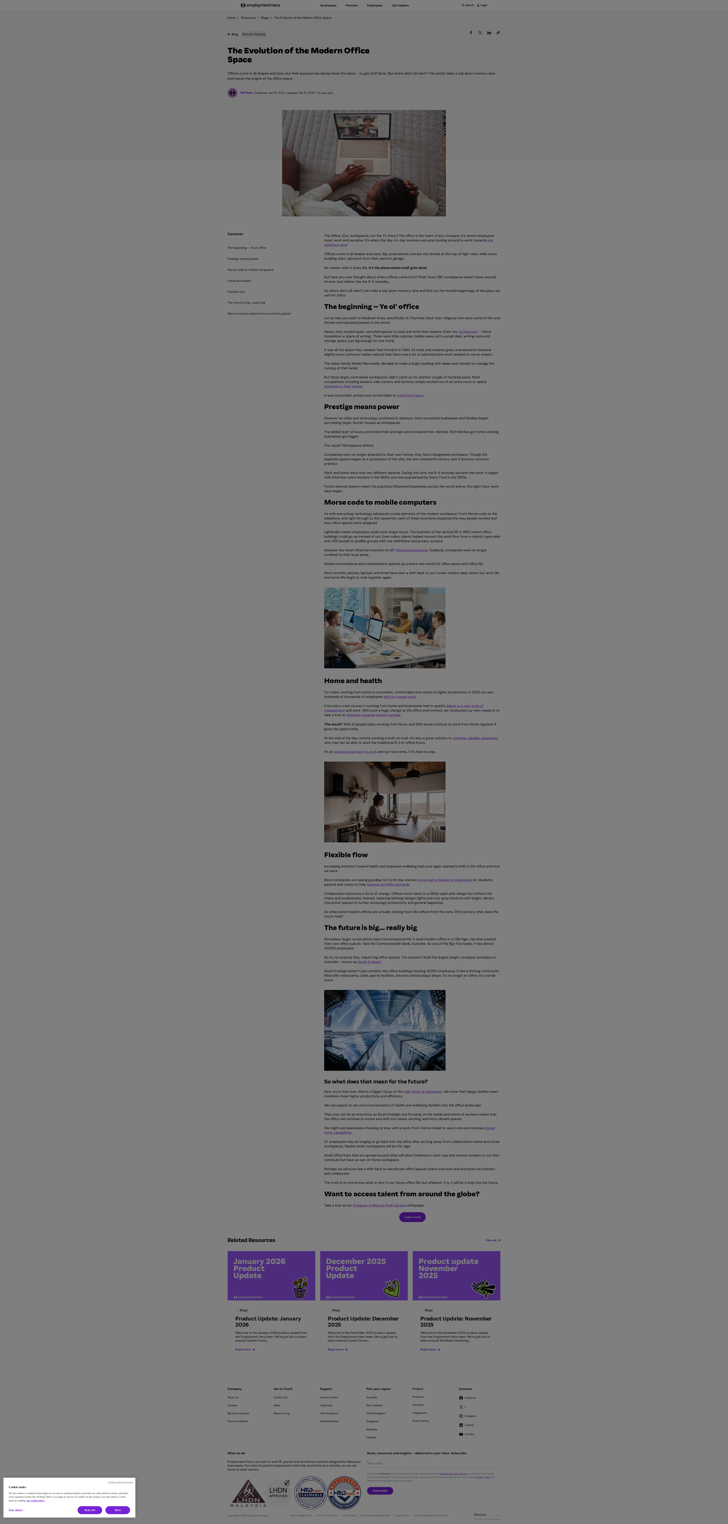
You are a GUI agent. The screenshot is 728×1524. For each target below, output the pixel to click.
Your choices (16, 1509)
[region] (69, 1497)
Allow (118, 1510)
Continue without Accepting (120, 1482)
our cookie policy (35, 1500)
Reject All (90, 1510)
